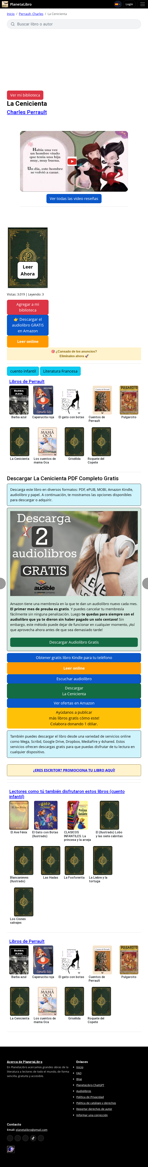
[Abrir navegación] (142, 4)
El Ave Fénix (19, 832)
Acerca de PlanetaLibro (24, 1062)
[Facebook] (18, 1138)
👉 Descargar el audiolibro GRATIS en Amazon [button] (28, 325)
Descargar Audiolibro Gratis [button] (74, 642)
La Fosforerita (74, 877)
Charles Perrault (27, 112)
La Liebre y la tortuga (98, 879)
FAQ (79, 1073)
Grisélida (74, 459)
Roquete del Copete (96, 460)
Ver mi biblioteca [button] (25, 95)
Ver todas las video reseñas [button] (74, 198)
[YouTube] (10, 1138)
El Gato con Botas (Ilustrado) (45, 834)
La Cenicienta (19, 459)
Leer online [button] (28, 341)
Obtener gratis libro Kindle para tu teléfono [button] (74, 657)
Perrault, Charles (31, 14)
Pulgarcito (128, 417)
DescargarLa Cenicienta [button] (74, 690)
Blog (79, 1079)
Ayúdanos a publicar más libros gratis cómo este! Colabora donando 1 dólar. (74, 718)
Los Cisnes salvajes (18, 920)
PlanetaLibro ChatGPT (90, 1085)
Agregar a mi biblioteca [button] (27, 307)
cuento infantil (23, 371)
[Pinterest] (41, 1138)
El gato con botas (71, 417)
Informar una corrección (92, 1115)
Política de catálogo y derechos (96, 1103)
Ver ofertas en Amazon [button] (74, 703)
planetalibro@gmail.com (31, 1130)
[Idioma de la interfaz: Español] (118, 4)
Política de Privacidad (90, 1097)
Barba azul (18, 417)
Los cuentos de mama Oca (45, 460)
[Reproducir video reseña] (74, 161)
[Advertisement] (74, 58)
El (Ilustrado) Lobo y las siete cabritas (109, 834)
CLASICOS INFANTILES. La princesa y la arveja (77, 835)
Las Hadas (50, 877)
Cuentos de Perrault (97, 419)
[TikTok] (33, 1138)
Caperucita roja (43, 417)
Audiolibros (83, 1091)
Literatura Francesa (60, 371)
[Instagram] (25, 1138)
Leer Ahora (28, 270)
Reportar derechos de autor (94, 1109)
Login (129, 4)
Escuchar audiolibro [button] (74, 678)
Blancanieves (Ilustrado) (19, 879)
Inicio (11, 14)
